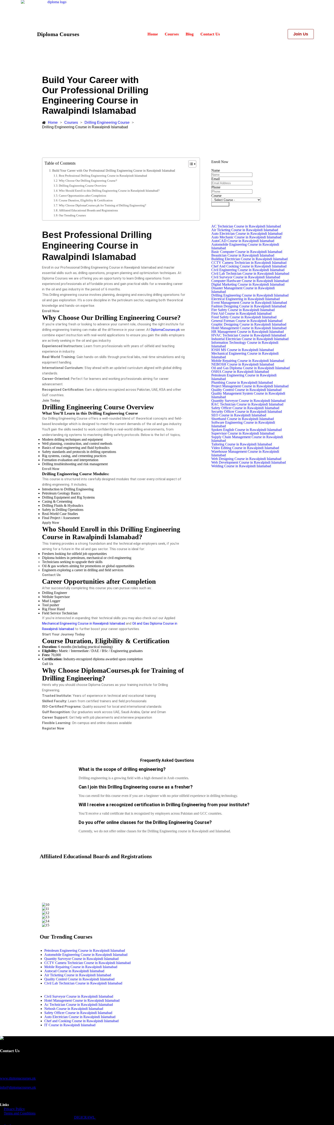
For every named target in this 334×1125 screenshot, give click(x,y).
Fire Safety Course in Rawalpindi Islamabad (243, 310)
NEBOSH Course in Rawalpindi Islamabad (242, 364)
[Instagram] (13, 1123)
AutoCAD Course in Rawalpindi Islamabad (242, 241)
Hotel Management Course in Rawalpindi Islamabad (249, 328)
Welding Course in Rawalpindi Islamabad (241, 466)
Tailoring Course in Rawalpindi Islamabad (241, 444)
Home (152, 34)
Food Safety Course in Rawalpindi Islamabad (244, 317)
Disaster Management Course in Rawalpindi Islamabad (243, 290)
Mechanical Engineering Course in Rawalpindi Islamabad (83, 623)
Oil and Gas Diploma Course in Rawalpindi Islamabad (250, 368)
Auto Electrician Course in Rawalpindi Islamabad (246, 233)
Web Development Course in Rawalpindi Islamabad (248, 462)
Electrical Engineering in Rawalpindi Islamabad (245, 299)
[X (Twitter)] (8, 1123)
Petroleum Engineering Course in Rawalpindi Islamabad (244, 377)
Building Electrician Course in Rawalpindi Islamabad (249, 259)
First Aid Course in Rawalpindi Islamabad (241, 313)
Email (215, 179)
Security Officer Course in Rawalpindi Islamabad (246, 411)
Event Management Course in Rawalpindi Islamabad (249, 302)
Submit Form (220, 204)
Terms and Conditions (19, 1113)
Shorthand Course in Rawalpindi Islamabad (242, 419)
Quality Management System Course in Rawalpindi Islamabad (248, 395)
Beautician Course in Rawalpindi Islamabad (242, 255)
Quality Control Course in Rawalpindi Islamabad (246, 390)
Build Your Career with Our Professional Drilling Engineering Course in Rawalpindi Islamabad (113, 170)
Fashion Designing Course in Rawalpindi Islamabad (248, 306)
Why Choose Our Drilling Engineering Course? (88, 180)
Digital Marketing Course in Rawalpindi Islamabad (247, 284)
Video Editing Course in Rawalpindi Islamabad (245, 448)
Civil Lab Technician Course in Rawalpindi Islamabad (250, 273)
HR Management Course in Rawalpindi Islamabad (247, 332)
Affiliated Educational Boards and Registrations (88, 210)
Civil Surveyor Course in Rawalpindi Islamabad (245, 277)
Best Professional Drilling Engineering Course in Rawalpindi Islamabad (103, 175)
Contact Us (210, 34)
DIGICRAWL (85, 1117)
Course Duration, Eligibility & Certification (86, 200)
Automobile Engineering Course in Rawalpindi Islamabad (245, 246)
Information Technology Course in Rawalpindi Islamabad (244, 344)
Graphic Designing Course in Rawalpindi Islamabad (248, 324)
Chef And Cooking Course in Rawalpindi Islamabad (249, 266)
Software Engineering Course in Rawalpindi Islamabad (243, 424)
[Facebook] (2, 1123)
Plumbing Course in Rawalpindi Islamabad (242, 382)
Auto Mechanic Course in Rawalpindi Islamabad (246, 237)
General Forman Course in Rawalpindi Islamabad (246, 321)
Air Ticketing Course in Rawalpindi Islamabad (244, 230)
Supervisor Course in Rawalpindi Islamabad (242, 433)
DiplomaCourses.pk (165, 330)
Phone (215, 187)
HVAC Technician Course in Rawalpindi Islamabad (248, 335)
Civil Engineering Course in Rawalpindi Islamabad (247, 270)
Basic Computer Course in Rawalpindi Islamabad (246, 252)
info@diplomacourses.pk (18, 1087)
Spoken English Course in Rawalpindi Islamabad (246, 430)
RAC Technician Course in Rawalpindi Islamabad (247, 404)
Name (215, 170)
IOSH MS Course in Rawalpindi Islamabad (242, 350)
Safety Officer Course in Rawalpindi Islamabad (245, 408)
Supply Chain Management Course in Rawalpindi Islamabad (247, 439)
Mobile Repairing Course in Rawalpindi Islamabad (247, 361)
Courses (172, 34)
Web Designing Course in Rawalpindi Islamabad (246, 459)
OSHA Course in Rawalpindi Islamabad (240, 371)
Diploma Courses (58, 34)
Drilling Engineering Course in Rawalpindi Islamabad (250, 295)
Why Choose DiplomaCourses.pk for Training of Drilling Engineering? (102, 205)
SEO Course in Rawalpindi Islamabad (238, 415)
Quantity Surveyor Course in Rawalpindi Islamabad (248, 401)
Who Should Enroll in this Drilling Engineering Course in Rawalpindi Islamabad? (109, 190)
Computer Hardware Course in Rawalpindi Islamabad (250, 281)
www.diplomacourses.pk (18, 1078)
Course (216, 196)
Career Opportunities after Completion (82, 195)
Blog (190, 34)
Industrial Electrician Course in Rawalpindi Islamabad (250, 339)
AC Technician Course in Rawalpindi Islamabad (246, 226)
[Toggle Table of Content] (190, 164)
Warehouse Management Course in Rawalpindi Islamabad (245, 453)
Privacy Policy (14, 1109)
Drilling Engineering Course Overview (82, 185)
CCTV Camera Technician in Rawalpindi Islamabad (249, 263)
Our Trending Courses (72, 215)
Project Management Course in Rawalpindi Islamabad (250, 386)
